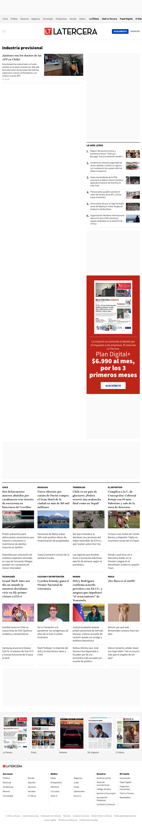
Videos (82, 18)
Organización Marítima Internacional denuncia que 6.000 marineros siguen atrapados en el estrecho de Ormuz (107, 219)
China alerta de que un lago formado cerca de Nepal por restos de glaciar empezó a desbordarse (107, 206)
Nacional (24, 18)
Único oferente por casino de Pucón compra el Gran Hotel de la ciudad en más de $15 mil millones (53, 499)
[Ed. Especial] (100, 749)
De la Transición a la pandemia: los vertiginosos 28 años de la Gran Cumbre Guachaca (52, 632)
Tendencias (79, 487)
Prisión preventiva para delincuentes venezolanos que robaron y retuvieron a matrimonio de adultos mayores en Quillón (18, 540)
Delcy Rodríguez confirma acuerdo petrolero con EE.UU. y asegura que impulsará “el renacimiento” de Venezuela (87, 591)
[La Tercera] (15, 749)
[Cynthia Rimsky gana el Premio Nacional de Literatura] (53, 612)
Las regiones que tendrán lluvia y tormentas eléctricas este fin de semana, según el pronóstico (87, 559)
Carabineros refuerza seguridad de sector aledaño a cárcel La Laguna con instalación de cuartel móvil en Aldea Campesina (106, 166)
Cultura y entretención (50, 576)
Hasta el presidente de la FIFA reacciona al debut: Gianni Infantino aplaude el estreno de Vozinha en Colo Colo (106, 181)
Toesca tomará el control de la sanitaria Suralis (53, 556)
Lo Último (94, 18)
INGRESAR (135, 31)
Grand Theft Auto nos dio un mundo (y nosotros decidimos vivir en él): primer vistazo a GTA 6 (16, 589)
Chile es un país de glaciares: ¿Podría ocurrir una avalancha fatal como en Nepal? (87, 497)
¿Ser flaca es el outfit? (121, 581)
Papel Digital (126, 18)
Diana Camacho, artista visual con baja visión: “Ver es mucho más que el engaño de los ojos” (123, 652)
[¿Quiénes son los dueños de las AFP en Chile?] (63, 65)
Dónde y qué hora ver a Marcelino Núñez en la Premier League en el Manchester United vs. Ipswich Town (123, 561)
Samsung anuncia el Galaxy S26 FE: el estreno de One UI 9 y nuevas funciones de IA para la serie (17, 652)
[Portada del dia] (113, 332)
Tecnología (48, 18)
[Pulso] (43, 749)
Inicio (5, 18)
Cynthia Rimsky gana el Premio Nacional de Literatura (53, 585)
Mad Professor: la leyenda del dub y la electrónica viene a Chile (52, 651)
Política (14, 18)
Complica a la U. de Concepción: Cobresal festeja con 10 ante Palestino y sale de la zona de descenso (122, 499)
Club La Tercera (109, 18)
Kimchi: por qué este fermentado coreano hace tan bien (123, 630)
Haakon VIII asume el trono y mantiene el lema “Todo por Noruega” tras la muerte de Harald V (106, 154)
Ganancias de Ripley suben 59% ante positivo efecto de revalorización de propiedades (53, 537)
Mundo (73, 18)
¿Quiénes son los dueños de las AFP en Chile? (21, 57)
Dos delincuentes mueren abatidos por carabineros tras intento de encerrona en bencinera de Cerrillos (18, 499)
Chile (5, 487)
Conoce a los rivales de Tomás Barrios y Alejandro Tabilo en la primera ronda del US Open (123, 537)
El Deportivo (61, 18)
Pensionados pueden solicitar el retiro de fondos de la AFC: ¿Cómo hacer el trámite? (105, 194)
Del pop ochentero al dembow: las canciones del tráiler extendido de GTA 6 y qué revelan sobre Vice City (87, 539)
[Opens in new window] (71, 749)
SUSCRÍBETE (113, 385)
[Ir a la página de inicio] (71, 31)
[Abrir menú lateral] (4, 31)
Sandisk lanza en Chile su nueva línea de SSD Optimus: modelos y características (17, 630)
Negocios (35, 18)
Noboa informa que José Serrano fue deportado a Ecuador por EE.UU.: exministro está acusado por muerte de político (87, 654)
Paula (111, 576)
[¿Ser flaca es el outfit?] (124, 612)
